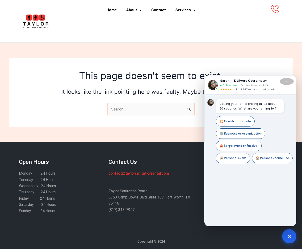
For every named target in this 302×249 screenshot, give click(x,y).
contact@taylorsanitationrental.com (139, 173)
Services (183, 10)
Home (111, 10)
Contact (158, 10)
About (131, 10)
